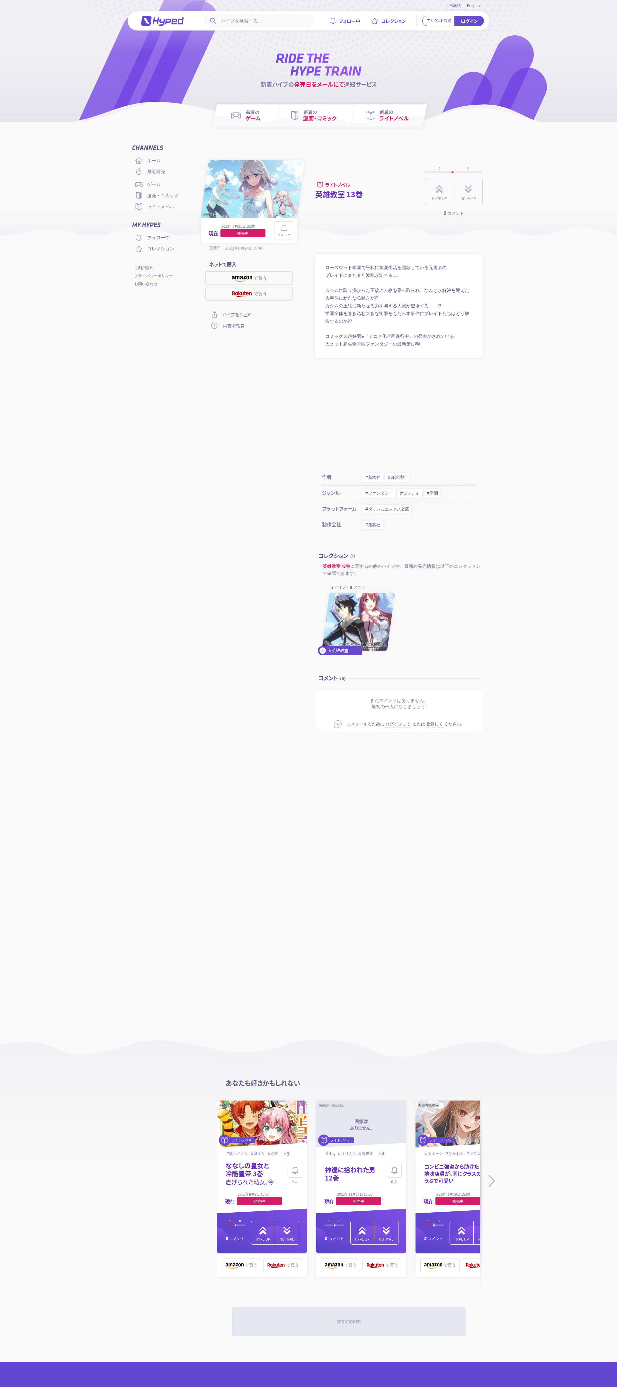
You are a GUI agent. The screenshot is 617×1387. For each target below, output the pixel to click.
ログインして (397, 724)
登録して (434, 724)
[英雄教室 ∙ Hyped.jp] (358, 622)
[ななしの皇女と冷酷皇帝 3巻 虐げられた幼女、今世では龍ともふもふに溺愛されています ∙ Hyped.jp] (262, 1125)
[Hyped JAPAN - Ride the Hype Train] (162, 20)
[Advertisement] (399, 413)
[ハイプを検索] (212, 20)
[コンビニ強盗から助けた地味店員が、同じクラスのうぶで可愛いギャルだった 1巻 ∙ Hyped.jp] (461, 1125)
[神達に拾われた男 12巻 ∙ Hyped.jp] (361, 1125)
